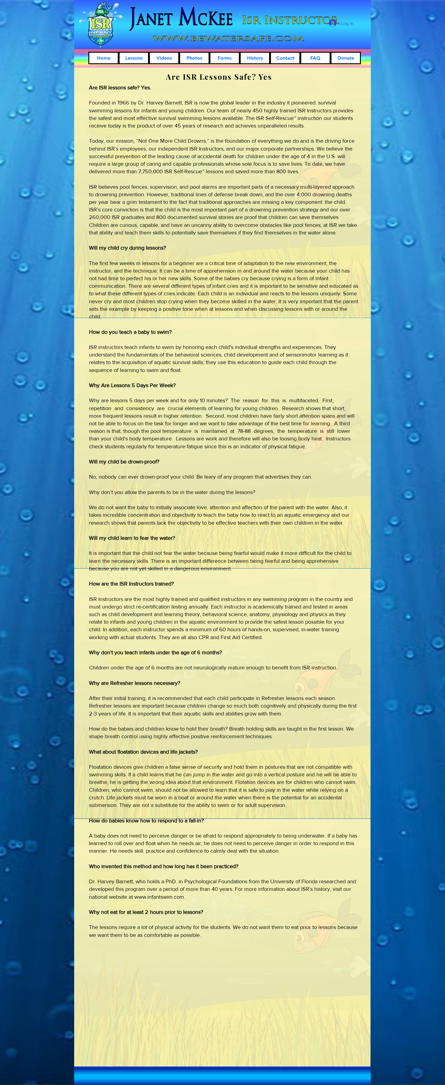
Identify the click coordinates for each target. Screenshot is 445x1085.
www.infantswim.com (159, 897)
